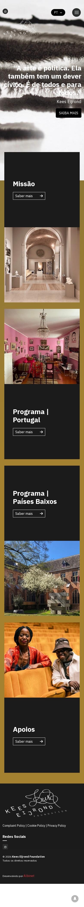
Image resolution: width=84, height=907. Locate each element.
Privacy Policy (57, 826)
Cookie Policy (36, 826)
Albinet (28, 876)
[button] (68, 113)
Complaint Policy (14, 826)
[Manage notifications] (75, 898)
